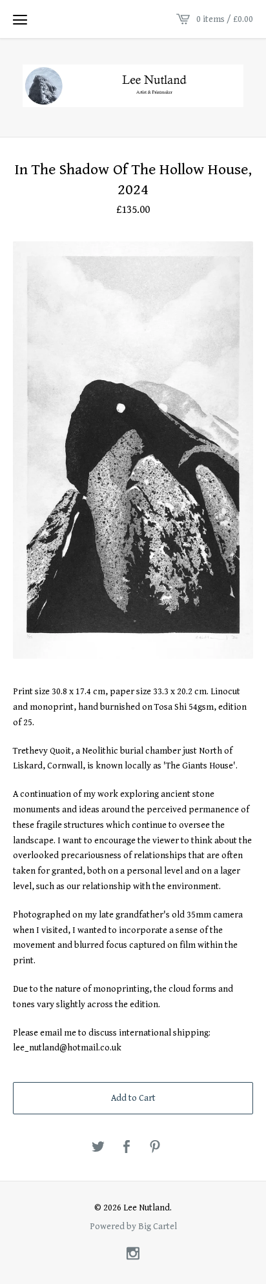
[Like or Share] (126, 1148)
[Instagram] (133, 1255)
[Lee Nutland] (133, 86)
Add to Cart (133, 1098)
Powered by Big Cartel (133, 1225)
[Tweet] (98, 1148)
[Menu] (20, 19)
